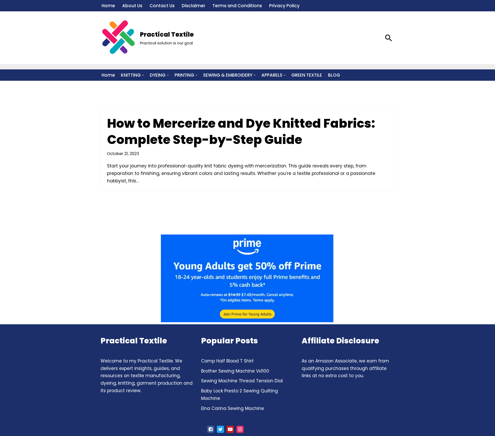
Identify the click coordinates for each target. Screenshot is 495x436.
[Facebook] (210, 429)
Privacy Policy (284, 6)
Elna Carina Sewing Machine (232, 408)
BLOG (334, 75)
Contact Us (162, 6)
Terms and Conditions (237, 6)
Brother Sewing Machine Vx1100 (235, 371)
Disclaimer (193, 6)
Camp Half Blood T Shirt (227, 361)
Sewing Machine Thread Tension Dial (242, 381)
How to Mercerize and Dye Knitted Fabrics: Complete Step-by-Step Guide (241, 131)
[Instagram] (240, 429)
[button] (143, 75)
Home (108, 6)
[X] (220, 429)
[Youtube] (230, 429)
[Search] (388, 38)
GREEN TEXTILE (306, 75)
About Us (132, 6)
